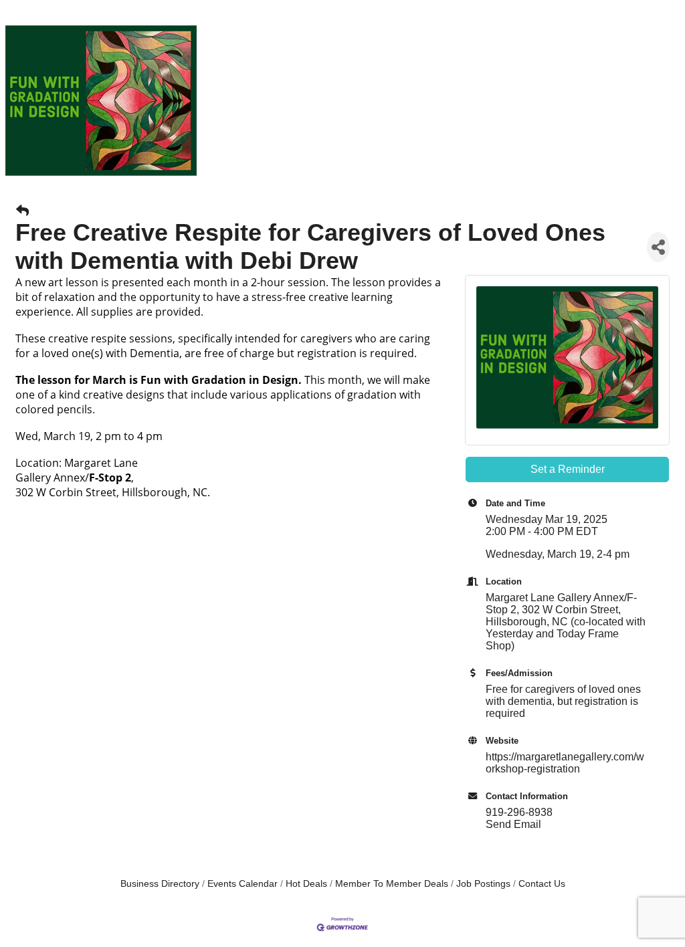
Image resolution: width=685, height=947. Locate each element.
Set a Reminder (567, 469)
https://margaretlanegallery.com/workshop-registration (565, 762)
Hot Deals (306, 884)
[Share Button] (658, 247)
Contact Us (541, 884)
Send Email (513, 824)
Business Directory (159, 884)
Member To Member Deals (391, 884)
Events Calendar (242, 884)
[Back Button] (22, 211)
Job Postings (483, 884)
